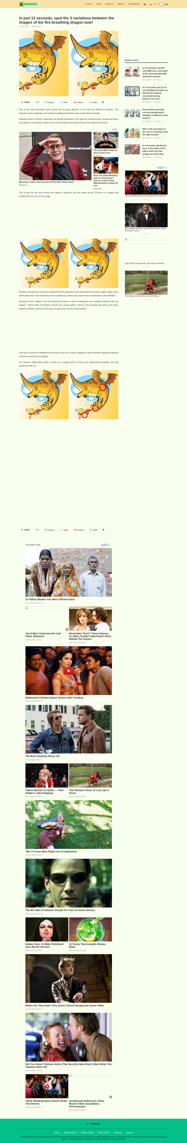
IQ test (88, 4)
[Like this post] (38, 102)
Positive (109, 4)
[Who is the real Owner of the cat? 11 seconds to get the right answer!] (132, 133)
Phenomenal (134, 4)
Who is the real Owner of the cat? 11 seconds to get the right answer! (155, 132)
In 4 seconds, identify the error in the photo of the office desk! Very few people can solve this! (154, 149)
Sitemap (118, 1133)
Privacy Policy (70, 1133)
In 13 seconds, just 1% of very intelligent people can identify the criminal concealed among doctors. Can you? (155, 93)
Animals (121, 4)
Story (99, 4)
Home (57, 1133)
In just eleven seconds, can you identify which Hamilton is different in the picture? (155, 113)
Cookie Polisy (87, 1133)
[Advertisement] (68, 218)
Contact (129, 1133)
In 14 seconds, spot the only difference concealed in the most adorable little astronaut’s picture (154, 72)
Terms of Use (104, 1133)
